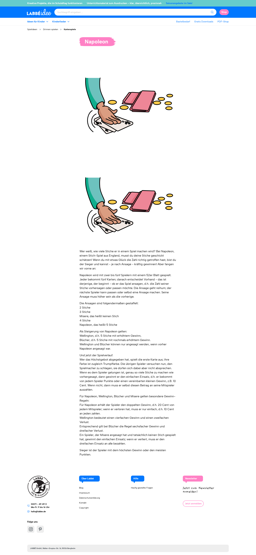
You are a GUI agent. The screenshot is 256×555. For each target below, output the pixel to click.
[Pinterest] (40, 529)
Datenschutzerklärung (89, 498)
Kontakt (82, 503)
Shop (224, 12)
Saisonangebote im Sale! (179, 3)
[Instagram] (30, 529)
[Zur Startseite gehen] (39, 12)
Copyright (84, 508)
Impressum (84, 493)
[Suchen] (212, 12)
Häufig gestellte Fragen (142, 488)
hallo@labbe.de (38, 511)
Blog (81, 488)
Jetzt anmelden (193, 503)
